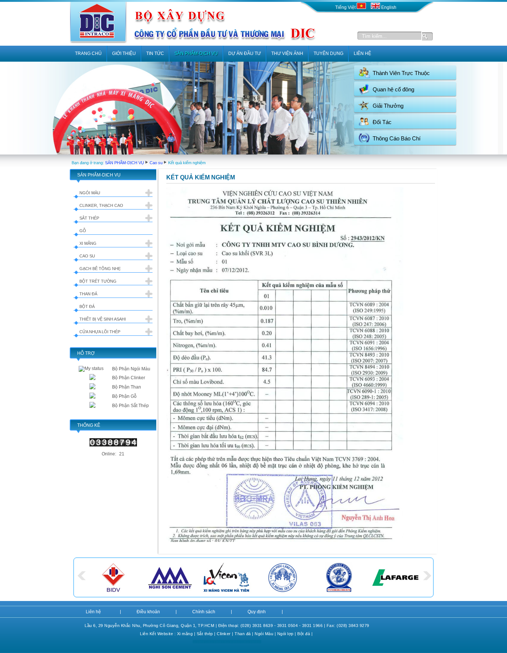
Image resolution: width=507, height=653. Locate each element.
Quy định (257, 611)
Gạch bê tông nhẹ (100, 268)
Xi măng (88, 243)
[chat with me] (92, 378)
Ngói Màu (264, 633)
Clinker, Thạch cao (101, 205)
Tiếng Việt (346, 7)
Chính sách (203, 611)
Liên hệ (93, 611)
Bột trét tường (98, 281)
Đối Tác (382, 122)
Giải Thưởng (388, 106)
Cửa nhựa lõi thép (99, 331)
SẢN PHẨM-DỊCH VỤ (124, 162)
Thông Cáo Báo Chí (397, 138)
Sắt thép (89, 218)
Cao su (156, 162)
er (229, 633)
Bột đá (87, 306)
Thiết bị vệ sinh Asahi (102, 319)
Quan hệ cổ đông (393, 89)
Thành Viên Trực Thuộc (401, 73)
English (388, 7)
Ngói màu (89, 193)
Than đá (88, 294)
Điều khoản (148, 611)
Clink (222, 633)
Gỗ (82, 230)
